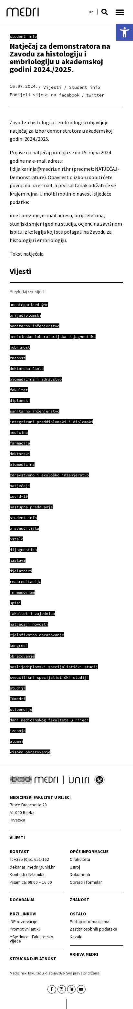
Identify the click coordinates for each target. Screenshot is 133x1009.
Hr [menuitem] (91, 12)
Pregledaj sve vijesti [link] (28, 291)
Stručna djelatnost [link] (33, 959)
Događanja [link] (22, 899)
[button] (104, 12)
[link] (124, 32)
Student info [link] (23, 36)
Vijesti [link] (17, 838)
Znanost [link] (79, 899)
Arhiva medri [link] (84, 954)
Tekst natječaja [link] (27, 253)
